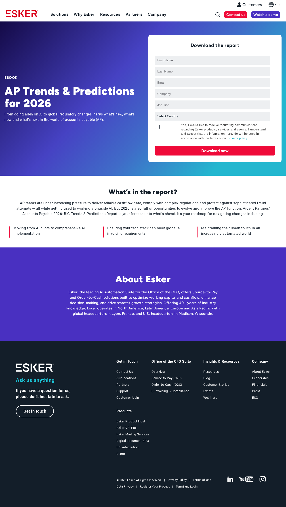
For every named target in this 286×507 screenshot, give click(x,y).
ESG (255, 397)
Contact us (235, 15)
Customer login (127, 397)
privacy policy (237, 138)
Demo (120, 454)
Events (208, 391)
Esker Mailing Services (132, 434)
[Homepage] (22, 15)
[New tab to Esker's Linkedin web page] (230, 479)
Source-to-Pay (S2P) (166, 378)
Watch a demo (265, 15)
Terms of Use (202, 479)
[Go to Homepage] (35, 368)
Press (256, 391)
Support (122, 391)
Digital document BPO (132, 441)
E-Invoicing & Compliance (170, 391)
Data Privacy (125, 486)
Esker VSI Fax (126, 428)
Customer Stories (216, 384)
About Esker (261, 371)
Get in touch (34, 411)
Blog (206, 378)
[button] (274, 6)
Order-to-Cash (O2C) (166, 384)
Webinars (210, 397)
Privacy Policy (177, 479)
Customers (252, 4)
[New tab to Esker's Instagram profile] (262, 479)
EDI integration (127, 447)
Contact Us (124, 371)
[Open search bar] (217, 14)
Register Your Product (155, 486)
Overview (158, 371)
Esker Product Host (130, 421)
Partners (122, 384)
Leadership (260, 378)
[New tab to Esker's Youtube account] (246, 479)
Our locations (126, 378)
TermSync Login (187, 486)
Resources (211, 371)
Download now (215, 150)
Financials (259, 384)
